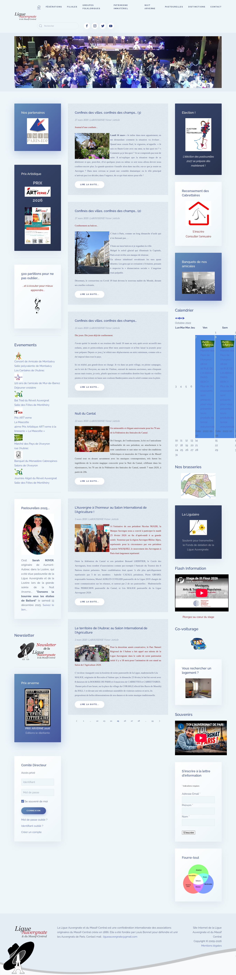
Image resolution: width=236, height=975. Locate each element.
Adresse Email (191, 793)
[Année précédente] (176, 318)
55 (153, 721)
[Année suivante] (181, 318)
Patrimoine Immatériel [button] (121, 7)
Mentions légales (211, 945)
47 (132, 721)
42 (97, 721)
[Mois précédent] (179, 318)
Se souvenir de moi (36, 801)
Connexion (34, 811)
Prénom (187, 805)
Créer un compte (31, 832)
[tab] (92, 84)
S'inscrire (198, 231)
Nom (186, 816)
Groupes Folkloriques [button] (91, 7)
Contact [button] (216, 7)
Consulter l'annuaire (198, 236)
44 (111, 721)
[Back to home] (25, 16)
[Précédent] (76, 721)
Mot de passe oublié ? (34, 819)
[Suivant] (159, 721)
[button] (39, 7)
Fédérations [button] (54, 7)
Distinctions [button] (196, 7)
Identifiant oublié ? (32, 825)
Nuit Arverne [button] (150, 7)
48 (139, 721)
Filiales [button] (72, 7)
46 (125, 721)
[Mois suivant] (183, 318)
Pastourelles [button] (174, 7)
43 (104, 721)
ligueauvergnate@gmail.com (120, 936)
